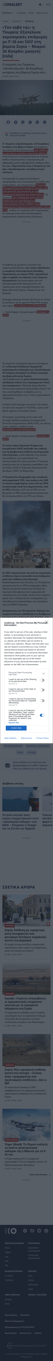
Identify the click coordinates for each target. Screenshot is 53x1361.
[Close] (47, 623)
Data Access (26, 738)
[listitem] (26, 673)
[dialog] (26, 680)
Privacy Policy (42, 738)
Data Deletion (10, 738)
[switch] (42, 680)
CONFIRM (16, 728)
